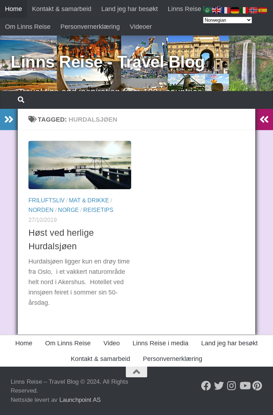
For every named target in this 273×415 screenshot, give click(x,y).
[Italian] (244, 10)
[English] (216, 10)
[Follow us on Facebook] (206, 386)
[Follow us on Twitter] (219, 386)
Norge (68, 210)
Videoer (141, 26)
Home (13, 8)
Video (111, 343)
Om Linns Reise (27, 26)
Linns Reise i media (196, 8)
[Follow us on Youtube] (245, 386)
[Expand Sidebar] (9, 119)
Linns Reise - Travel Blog (108, 61)
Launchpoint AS (80, 400)
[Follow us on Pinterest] (257, 386)
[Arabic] (207, 10)
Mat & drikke (89, 200)
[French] (226, 10)
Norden (41, 210)
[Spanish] (263, 10)
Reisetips (98, 210)
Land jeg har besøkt (129, 8)
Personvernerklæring (90, 26)
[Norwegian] (253, 10)
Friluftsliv (46, 200)
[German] (235, 10)
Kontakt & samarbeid (61, 8)
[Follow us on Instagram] (232, 386)
